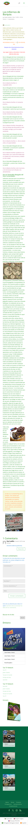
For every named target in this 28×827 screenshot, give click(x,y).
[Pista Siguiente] (19, 639)
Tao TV (4, 670)
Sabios (7, 802)
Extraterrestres (18, 804)
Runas (12, 802)
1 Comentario (10, 19)
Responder (21, 549)
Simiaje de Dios (7, 677)
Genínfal (5, 680)
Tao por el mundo (7, 675)
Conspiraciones (13, 806)
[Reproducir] (14, 639)
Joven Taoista (6, 672)
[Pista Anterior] (8, 639)
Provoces (18, 802)
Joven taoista (8, 17)
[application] (14, 639)
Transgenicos (8, 804)
